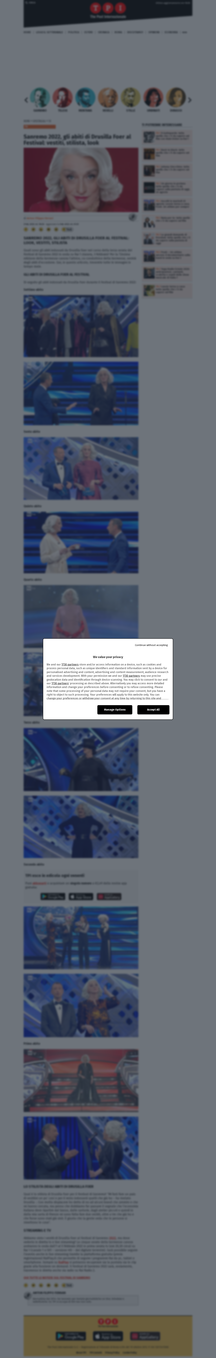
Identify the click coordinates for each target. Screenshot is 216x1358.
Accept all (153, 709)
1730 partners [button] (70, 664)
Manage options (115, 709)
